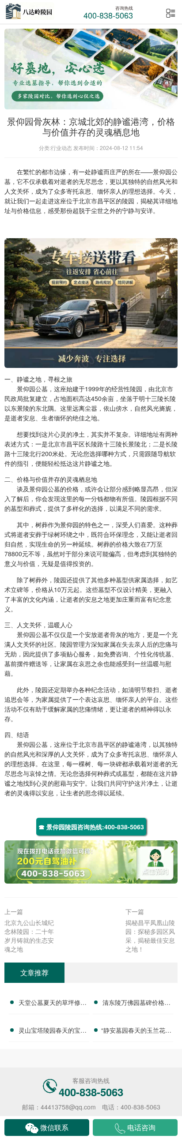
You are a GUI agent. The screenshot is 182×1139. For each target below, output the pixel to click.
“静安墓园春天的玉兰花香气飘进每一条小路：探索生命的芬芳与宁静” (136, 1031)
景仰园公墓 (32, 388)
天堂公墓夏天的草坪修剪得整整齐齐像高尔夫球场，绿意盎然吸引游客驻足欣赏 (53, 1003)
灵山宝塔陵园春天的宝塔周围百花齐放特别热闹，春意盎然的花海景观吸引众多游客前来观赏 (53, 1031)
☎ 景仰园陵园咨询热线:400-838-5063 (91, 826)
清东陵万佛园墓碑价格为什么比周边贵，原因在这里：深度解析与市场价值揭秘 (136, 1003)
